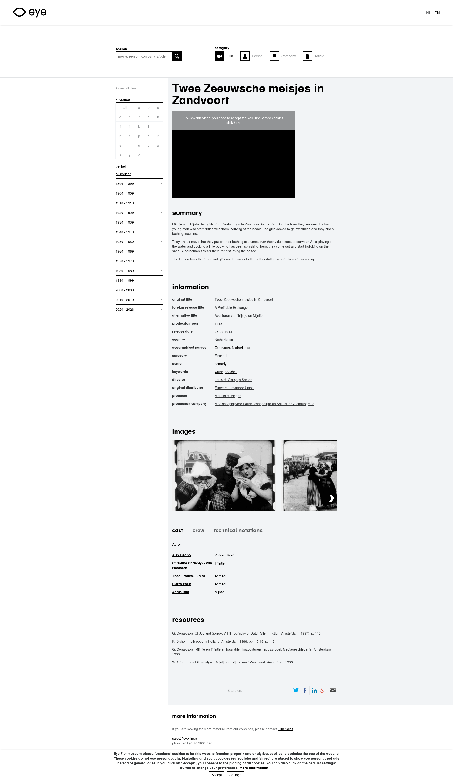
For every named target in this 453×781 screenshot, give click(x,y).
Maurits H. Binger (228, 395)
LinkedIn (314, 690)
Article (319, 56)
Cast (177, 530)
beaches (231, 371)
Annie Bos (180, 592)
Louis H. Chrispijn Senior (233, 379)
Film (229, 56)
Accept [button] (217, 775)
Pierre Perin (181, 584)
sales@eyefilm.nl (184, 738)
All (125, 107)
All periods (123, 173)
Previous (317, 498)
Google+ (323, 690)
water (219, 371)
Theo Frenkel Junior (188, 576)
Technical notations (238, 530)
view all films (127, 88)
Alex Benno (181, 555)
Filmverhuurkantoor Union (234, 387)
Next (331, 498)
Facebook (304, 690)
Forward (332, 690)
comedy (220, 363)
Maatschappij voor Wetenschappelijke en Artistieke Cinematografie (264, 403)
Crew (198, 530)
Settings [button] (235, 775)
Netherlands (241, 347)
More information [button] (254, 768)
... (148, 154)
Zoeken (121, 49)
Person (257, 56)
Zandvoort (222, 347)
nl (428, 12)
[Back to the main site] (29, 13)
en (437, 12)
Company (288, 56)
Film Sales (285, 728)
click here (233, 122)
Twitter (295, 690)
